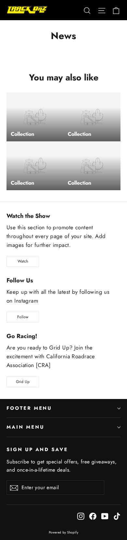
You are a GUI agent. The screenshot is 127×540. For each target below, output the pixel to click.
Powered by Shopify (63, 532)
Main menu (25, 427)
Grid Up (23, 382)
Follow (22, 317)
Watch (23, 261)
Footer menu (29, 408)
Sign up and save (37, 449)
